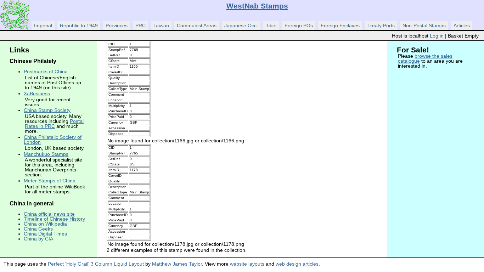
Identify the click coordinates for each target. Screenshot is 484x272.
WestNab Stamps (257, 6)
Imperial (43, 25)
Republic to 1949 (79, 25)
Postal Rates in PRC (54, 123)
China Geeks (38, 229)
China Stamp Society (47, 110)
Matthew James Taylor (177, 264)
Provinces (117, 25)
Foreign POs (299, 25)
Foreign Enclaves (340, 25)
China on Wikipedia (45, 224)
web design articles (297, 264)
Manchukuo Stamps (46, 154)
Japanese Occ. (241, 25)
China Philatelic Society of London (52, 139)
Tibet (271, 25)
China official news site (49, 214)
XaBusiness (37, 93)
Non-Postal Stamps (424, 25)
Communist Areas (196, 25)
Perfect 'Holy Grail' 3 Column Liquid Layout (96, 264)
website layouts (247, 264)
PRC (140, 25)
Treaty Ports (381, 25)
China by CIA (38, 239)
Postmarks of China (46, 71)
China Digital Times (45, 234)
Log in (437, 36)
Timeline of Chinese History (54, 219)
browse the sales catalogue (425, 58)
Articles (462, 25)
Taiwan (161, 25)
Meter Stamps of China (49, 180)
